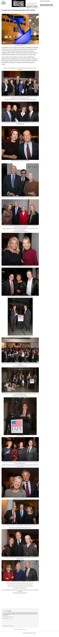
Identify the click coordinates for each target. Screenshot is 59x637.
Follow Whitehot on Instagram (8, 616)
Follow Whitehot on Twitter (7, 618)
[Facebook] (16, 629)
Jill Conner (5, 612)
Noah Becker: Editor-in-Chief (29, 633)
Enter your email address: (45, 1)
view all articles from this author (8, 625)
